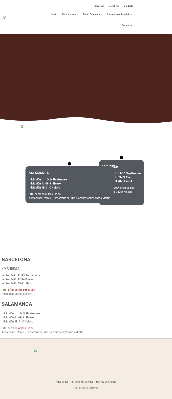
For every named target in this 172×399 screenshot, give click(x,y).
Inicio (54, 14)
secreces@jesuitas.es (21, 328)
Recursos (99, 6)
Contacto (128, 6)
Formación (127, 25)
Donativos (114, 6)
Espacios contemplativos (120, 14)
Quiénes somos (70, 14)
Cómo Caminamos (92, 14)
